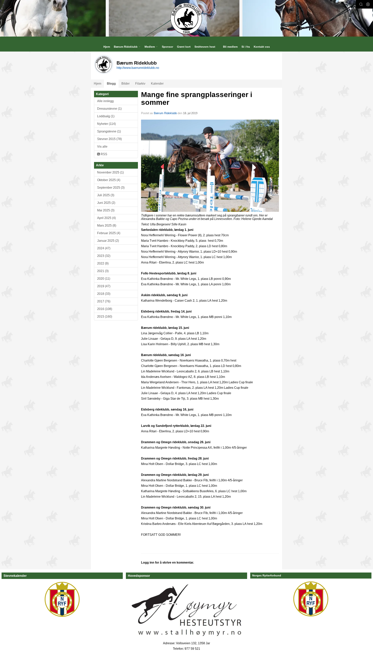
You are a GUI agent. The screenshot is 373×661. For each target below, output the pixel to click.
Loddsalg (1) (105, 116)
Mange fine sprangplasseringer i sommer (196, 99)
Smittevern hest (204, 46)
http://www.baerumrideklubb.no (138, 67)
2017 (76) (103, 301)
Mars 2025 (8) (106, 225)
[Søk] (360, 4)
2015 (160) (104, 316)
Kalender (157, 83)
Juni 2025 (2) (106, 202)
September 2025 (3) (111, 187)
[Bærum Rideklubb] (186, 18)
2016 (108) (104, 309)
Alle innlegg (105, 101)
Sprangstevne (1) (109, 131)
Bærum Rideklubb (166, 113)
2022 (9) (103, 263)
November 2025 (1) (110, 172)
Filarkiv (140, 83)
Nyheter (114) (106, 123)
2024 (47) (103, 248)
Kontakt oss (262, 46)
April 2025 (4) (106, 218)
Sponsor (167, 46)
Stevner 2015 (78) (109, 139)
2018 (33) (103, 293)
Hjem (106, 46)
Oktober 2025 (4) (108, 180)
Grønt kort (184, 46)
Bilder (125, 83)
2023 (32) (103, 255)
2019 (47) (103, 286)
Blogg (111, 83)
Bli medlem (230, 46)
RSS (103, 154)
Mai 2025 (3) (105, 210)
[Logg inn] (367, 4)
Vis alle (102, 146)
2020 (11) (103, 278)
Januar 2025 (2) (108, 240)
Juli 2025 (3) (105, 195)
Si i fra (245, 46)
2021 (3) (103, 271)
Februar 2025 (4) (108, 233)
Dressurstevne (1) (109, 108)
